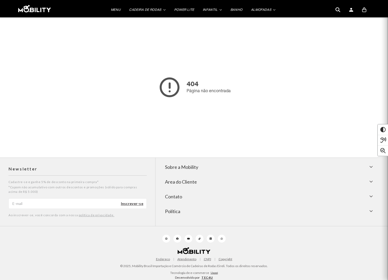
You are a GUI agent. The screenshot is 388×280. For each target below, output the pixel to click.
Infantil (210, 10)
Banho (236, 10)
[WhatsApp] (222, 239)
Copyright (225, 259)
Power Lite (184, 10)
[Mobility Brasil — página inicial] (34, 8)
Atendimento (186, 259)
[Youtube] (188, 239)
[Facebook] (177, 239)
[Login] (351, 9)
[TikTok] (200, 239)
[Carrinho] (364, 9)
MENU (116, 10)
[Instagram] (166, 239)
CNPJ (207, 259)
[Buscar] (337, 9)
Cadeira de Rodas (145, 10)
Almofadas (261, 10)
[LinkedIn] (211, 239)
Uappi (214, 272)
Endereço (163, 259)
